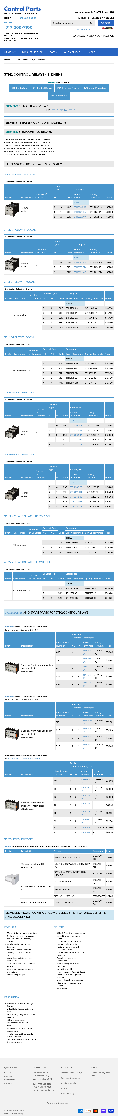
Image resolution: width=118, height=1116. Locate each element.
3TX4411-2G (85, 832)
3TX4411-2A (85, 827)
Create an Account (103, 18)
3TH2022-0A (80, 217)
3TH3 (55, 110)
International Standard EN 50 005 (23, 758)
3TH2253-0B (76, 501)
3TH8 (72, 110)
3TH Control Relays (42, 88)
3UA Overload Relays (68, 88)
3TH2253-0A (76, 439)
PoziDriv (8, 1083)
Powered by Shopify (13, 1113)
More (92, 52)
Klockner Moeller (32, 52)
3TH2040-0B (80, 262)
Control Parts (17, 1110)
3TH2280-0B (76, 487)
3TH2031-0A (80, 212)
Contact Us (9, 1080)
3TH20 (77, 202)
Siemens (9, 52)
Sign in (82, 18)
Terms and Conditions (57, 1103)
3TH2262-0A (76, 435)
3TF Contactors (19, 88)
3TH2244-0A (76, 444)
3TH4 (63, 110)
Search (7, 1073)
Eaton (54, 52)
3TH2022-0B (80, 272)
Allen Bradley (73, 52)
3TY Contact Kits (59, 95)
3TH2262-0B (76, 497)
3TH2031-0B (80, 267)
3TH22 (73, 420)
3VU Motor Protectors (95, 88)
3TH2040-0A (80, 207)
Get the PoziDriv (84, 29)
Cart (108, 23)
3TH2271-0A (76, 430)
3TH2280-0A (76, 425)
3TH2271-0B (76, 492)
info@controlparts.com (44, 1090)
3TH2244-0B (76, 506)
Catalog (8, 1076)
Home (7, 60)
